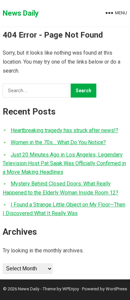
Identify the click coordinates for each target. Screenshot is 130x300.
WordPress (116, 288)
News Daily (21, 13)
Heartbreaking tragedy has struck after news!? (64, 130)
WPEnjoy (70, 288)
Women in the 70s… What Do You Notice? (58, 142)
